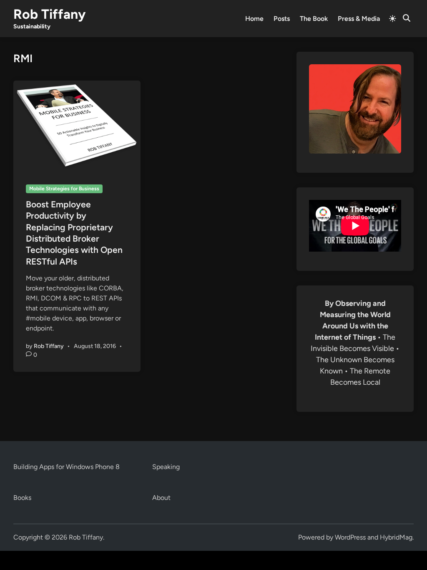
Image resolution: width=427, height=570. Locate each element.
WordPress (350, 537)
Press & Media (359, 19)
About (161, 498)
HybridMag (396, 537)
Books (22, 498)
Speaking (166, 467)
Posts (282, 19)
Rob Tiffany (49, 14)
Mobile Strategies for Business (64, 189)
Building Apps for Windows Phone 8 (66, 467)
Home (254, 19)
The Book (314, 19)
